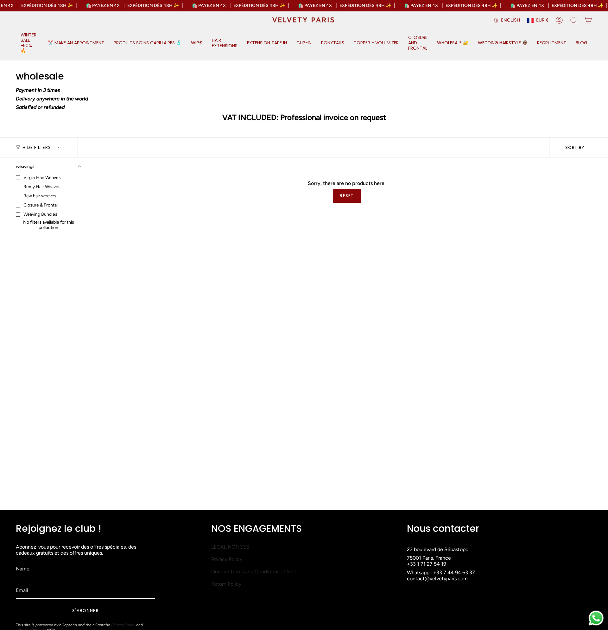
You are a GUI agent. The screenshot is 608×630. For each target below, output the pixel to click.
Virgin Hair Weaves (42, 177)
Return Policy (226, 584)
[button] (29, 43)
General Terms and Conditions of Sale (253, 572)
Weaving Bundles (40, 214)
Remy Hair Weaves (41, 186)
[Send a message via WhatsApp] (596, 618)
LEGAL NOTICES (230, 547)
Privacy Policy (123, 625)
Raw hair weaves (39, 196)
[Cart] (588, 20)
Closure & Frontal (40, 205)
